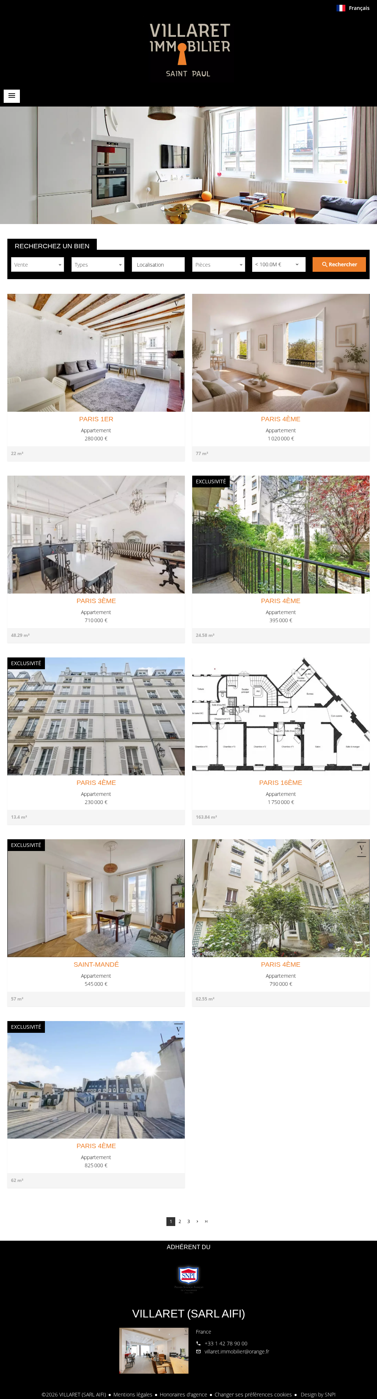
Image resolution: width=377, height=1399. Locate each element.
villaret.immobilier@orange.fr (237, 1351)
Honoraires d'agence (183, 1394)
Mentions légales (132, 1394)
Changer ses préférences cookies (253, 1394)
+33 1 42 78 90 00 (226, 1343)
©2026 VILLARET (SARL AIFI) (74, 1394)
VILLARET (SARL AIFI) (188, 1314)
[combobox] (37, 264)
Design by (317, 1394)
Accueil (188, 49)
